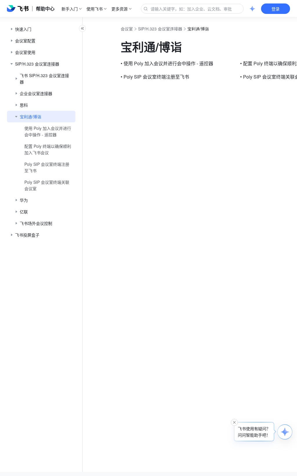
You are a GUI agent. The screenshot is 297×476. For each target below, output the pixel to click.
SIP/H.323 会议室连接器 (160, 29)
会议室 (127, 29)
